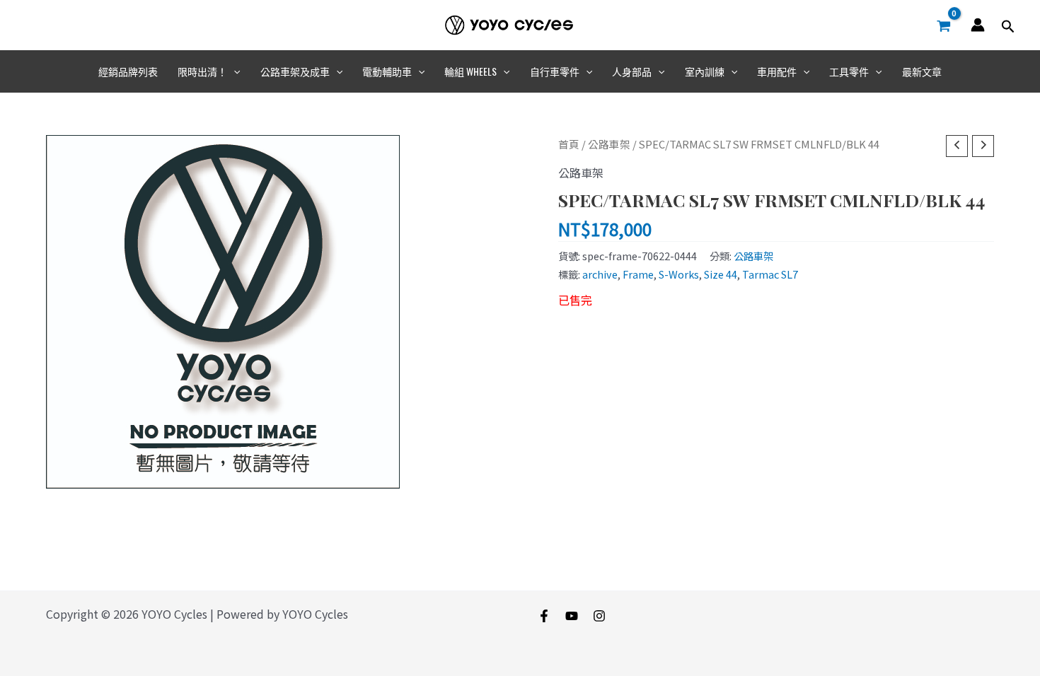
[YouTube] (571, 616)
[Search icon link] (1008, 27)
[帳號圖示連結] (978, 25)
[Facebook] (544, 616)
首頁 (568, 143)
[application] (233, 71)
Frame (638, 274)
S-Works (679, 274)
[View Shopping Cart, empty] (943, 25)
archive (600, 274)
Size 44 (720, 274)
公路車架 (609, 143)
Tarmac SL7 (770, 274)
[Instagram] (599, 616)
